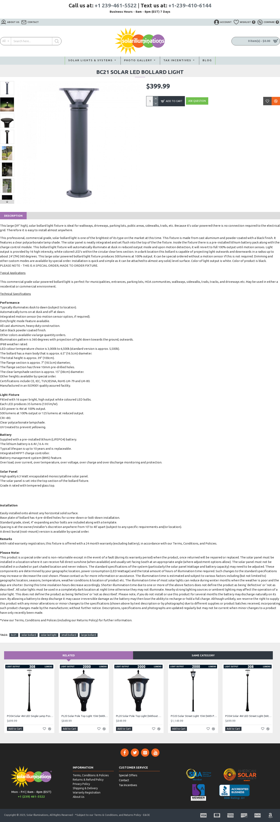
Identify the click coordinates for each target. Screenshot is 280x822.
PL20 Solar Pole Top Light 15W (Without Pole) (84, 715)
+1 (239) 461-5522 (31, 796)
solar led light (49, 635)
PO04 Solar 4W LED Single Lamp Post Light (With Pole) (30, 715)
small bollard (68, 635)
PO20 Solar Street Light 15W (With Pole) (194, 715)
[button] (7, 82)
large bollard (88, 635)
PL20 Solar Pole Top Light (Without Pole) (139, 715)
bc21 (14, 635)
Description (13, 215)
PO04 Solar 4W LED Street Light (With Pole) (248, 715)
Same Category (203, 655)
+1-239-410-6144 (189, 5)
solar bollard (29, 635)
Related (69, 655)
